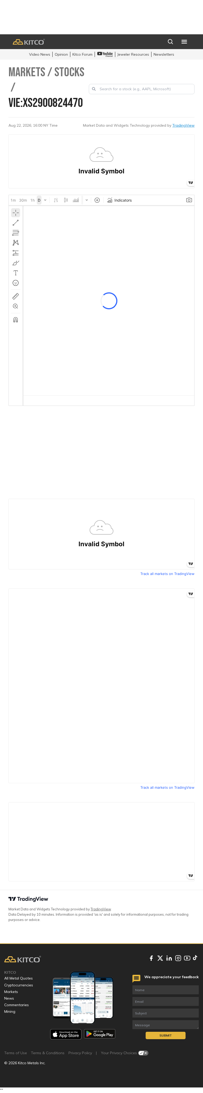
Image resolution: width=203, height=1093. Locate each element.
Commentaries (16, 1004)
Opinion (61, 54)
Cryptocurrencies (18, 985)
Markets (11, 991)
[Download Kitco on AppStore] (65, 1034)
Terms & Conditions (47, 1053)
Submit (165, 1035)
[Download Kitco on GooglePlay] (99, 1034)
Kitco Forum (82, 54)
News (9, 998)
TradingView (183, 125)
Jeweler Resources (133, 54)
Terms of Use (15, 1053)
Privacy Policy (80, 1053)
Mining (9, 1011)
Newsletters (164, 54)
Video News (39, 54)
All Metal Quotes (18, 978)
